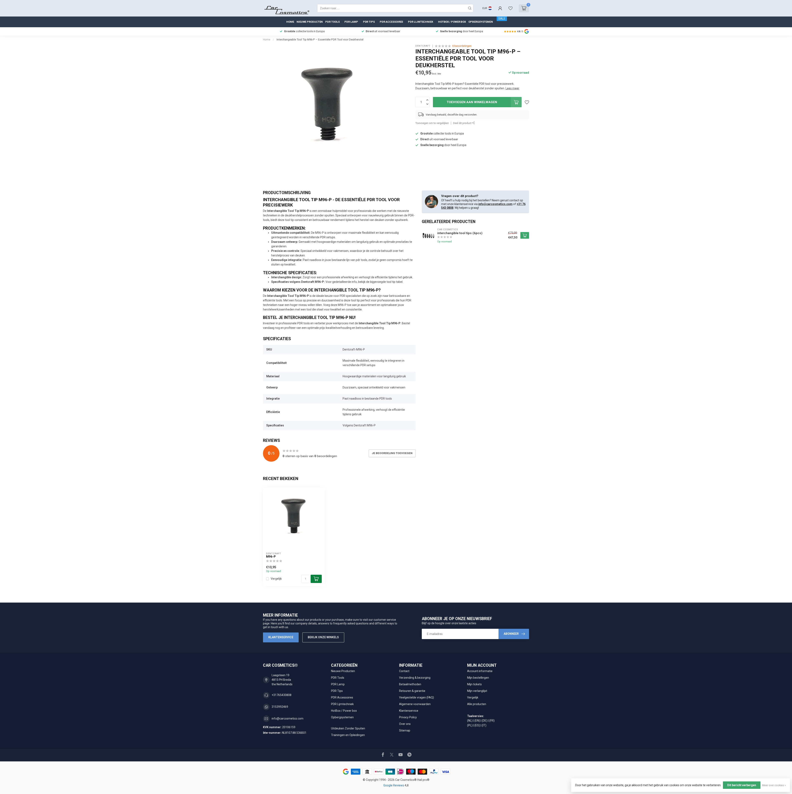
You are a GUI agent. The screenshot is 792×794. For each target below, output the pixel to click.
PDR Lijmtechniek (420, 21)
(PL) (470, 725)
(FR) (492, 720)
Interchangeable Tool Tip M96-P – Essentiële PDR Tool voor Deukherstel (320, 39)
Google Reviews (394, 785)
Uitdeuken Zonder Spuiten (348, 728)
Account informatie (480, 671)
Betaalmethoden (410, 684)
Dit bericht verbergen (741, 785)
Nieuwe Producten (310, 21)
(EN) (477, 720)
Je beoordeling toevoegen (392, 453)
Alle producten (476, 704)
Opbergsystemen (480, 21)
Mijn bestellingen (478, 677)
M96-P (271, 556)
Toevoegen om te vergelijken (432, 123)
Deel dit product (462, 123)
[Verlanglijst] (510, 8)
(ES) (477, 725)
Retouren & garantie (412, 691)
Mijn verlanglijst (477, 691)
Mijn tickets (474, 684)
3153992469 (280, 706)
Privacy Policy (408, 717)
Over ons (405, 724)
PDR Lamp (351, 21)
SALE (501, 18)
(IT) (484, 725)
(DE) (484, 720)
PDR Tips (369, 21)
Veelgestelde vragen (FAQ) (416, 697)
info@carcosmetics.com (495, 204)
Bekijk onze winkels (323, 637)
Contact (404, 671)
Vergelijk (276, 578)
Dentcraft (422, 46)
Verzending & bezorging (414, 677)
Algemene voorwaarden (415, 704)
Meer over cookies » (774, 785)
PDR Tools (332, 21)
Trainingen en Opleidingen (348, 735)
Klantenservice (280, 637)
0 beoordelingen (461, 45)
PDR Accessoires (391, 21)
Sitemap (404, 730)
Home (290, 21)
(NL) (470, 720)
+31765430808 (281, 695)
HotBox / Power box (452, 21)
